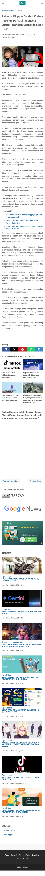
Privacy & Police (24, 855)
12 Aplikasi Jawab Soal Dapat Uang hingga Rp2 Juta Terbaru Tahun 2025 (21, 645)
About (7, 855)
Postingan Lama (36, 481)
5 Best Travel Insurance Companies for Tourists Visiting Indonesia (20, 678)
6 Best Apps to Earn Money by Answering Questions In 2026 (20, 711)
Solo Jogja (7, 835)
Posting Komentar (8, 37)
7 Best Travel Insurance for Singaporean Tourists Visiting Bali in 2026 (21, 811)
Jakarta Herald (9, 831)
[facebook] (6, 349)
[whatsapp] (31, 349)
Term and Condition (23, 859)
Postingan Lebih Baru (11, 481)
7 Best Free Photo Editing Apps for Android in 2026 (21, 612)
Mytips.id (25, 867)
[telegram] (39, 349)
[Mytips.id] (23, 3)
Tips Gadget (7, 577)
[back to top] (40, 870)
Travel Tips (6, 609)
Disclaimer (35, 855)
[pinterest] (22, 349)
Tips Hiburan (7, 741)
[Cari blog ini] (41, 3)
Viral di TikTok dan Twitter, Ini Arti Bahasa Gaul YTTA (22, 778)
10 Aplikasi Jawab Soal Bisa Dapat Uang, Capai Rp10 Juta (20, 580)
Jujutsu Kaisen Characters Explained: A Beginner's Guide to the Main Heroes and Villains (20, 744)
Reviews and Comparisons (12, 642)
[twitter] (14, 349)
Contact (14, 855)
